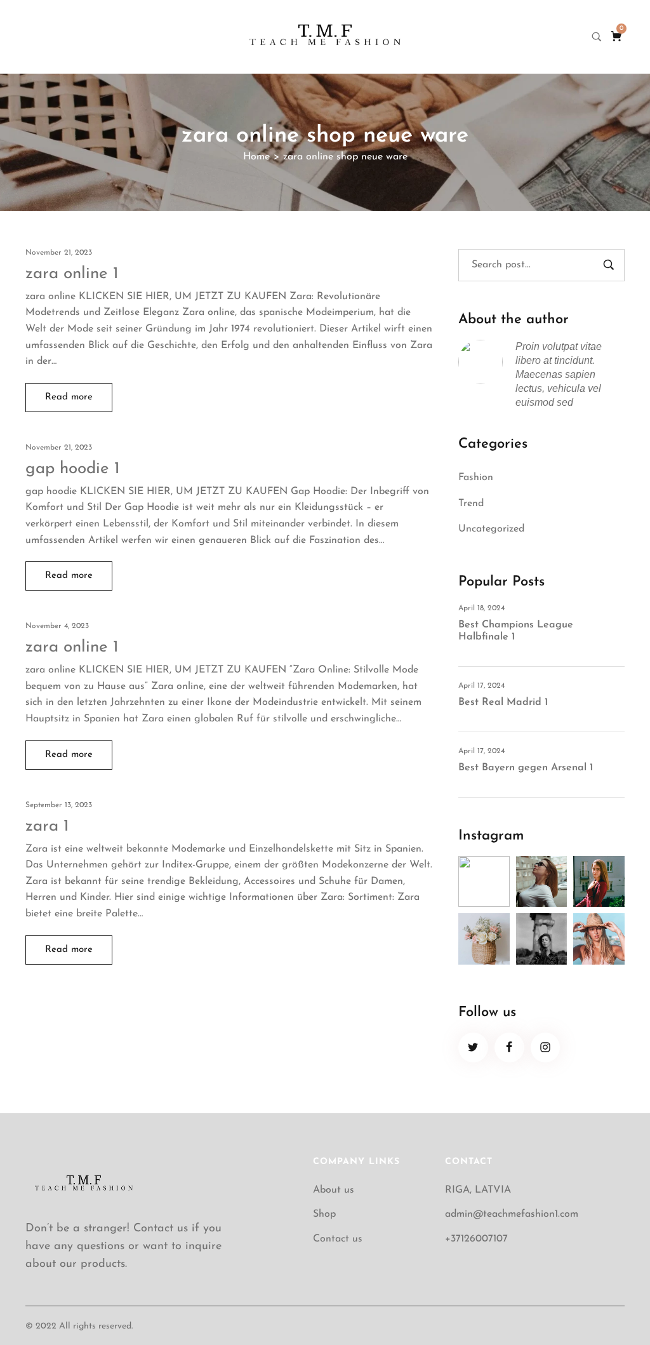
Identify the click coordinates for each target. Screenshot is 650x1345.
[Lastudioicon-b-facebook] (509, 1047)
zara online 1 (72, 274)
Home (256, 157)
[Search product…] (597, 37)
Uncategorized (491, 529)
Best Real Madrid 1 (503, 702)
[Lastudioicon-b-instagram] (545, 1047)
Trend (471, 504)
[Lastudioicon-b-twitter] (473, 1047)
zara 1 (47, 826)
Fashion (475, 477)
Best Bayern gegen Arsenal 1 (525, 768)
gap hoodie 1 (72, 469)
